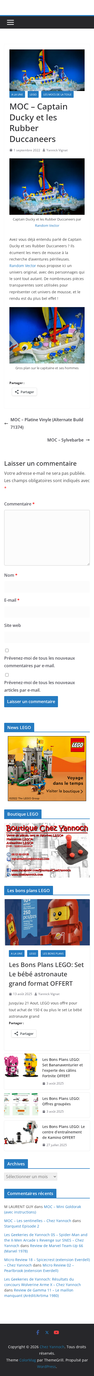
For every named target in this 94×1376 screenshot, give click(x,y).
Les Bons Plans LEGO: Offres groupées (61, 1101)
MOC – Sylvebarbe (65, 440)
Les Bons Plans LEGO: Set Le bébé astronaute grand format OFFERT (46, 974)
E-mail (12, 600)
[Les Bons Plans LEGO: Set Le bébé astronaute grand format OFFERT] (47, 922)
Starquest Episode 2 (21, 1226)
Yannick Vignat (57, 150)
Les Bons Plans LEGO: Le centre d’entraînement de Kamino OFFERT (63, 1132)
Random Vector (47, 225)
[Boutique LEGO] (47, 850)
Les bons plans (53, 953)
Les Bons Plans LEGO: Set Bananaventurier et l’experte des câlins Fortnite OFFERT (62, 1067)
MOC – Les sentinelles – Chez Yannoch (37, 1220)
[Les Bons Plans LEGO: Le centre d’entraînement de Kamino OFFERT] (21, 1136)
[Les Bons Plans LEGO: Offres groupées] (21, 1105)
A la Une (17, 94)
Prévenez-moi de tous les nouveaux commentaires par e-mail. (39, 661)
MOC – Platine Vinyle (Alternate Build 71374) (46, 423)
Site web (12, 625)
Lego (33, 94)
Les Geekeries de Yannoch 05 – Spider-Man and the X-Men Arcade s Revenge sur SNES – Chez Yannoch (45, 1240)
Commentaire (19, 504)
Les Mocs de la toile (57, 94)
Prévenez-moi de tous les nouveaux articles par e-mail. (39, 686)
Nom (10, 575)
